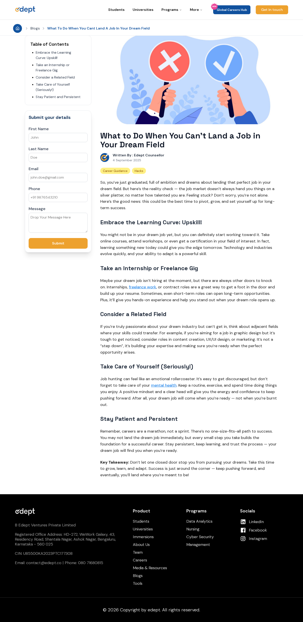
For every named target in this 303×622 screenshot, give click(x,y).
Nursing (192, 529)
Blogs (35, 28)
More (194, 9)
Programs (169, 9)
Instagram (258, 538)
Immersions (143, 536)
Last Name (39, 149)
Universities (143, 9)
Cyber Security (200, 536)
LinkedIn (256, 521)
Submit (58, 243)
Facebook (258, 530)
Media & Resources (150, 568)
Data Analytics (199, 521)
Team (138, 552)
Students (116, 9)
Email (33, 168)
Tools (137, 583)
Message (37, 208)
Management (198, 544)
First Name (39, 129)
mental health (164, 385)
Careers (140, 560)
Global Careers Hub (232, 10)
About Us (141, 544)
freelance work (142, 287)
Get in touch (272, 9)
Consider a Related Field (55, 77)
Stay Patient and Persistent (58, 96)
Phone (34, 188)
